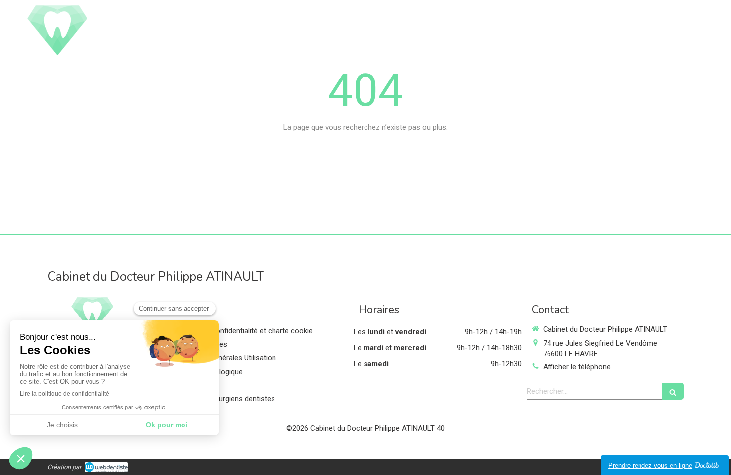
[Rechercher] (673, 391)
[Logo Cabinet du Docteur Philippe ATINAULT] (57, 52)
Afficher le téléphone (577, 366)
